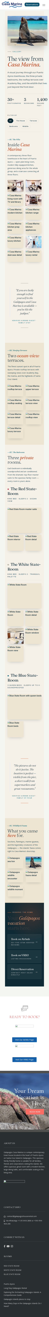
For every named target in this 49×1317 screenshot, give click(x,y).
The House (20, 121)
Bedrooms (13, 126)
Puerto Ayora (9, 1284)
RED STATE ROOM (11, 1266)
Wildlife (25, 126)
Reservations (32, 4)
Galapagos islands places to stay (17, 1299)
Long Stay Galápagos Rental (15, 1288)
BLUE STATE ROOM (12, 1274)
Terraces (33, 121)
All (10, 121)
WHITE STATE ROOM (12, 1270)
